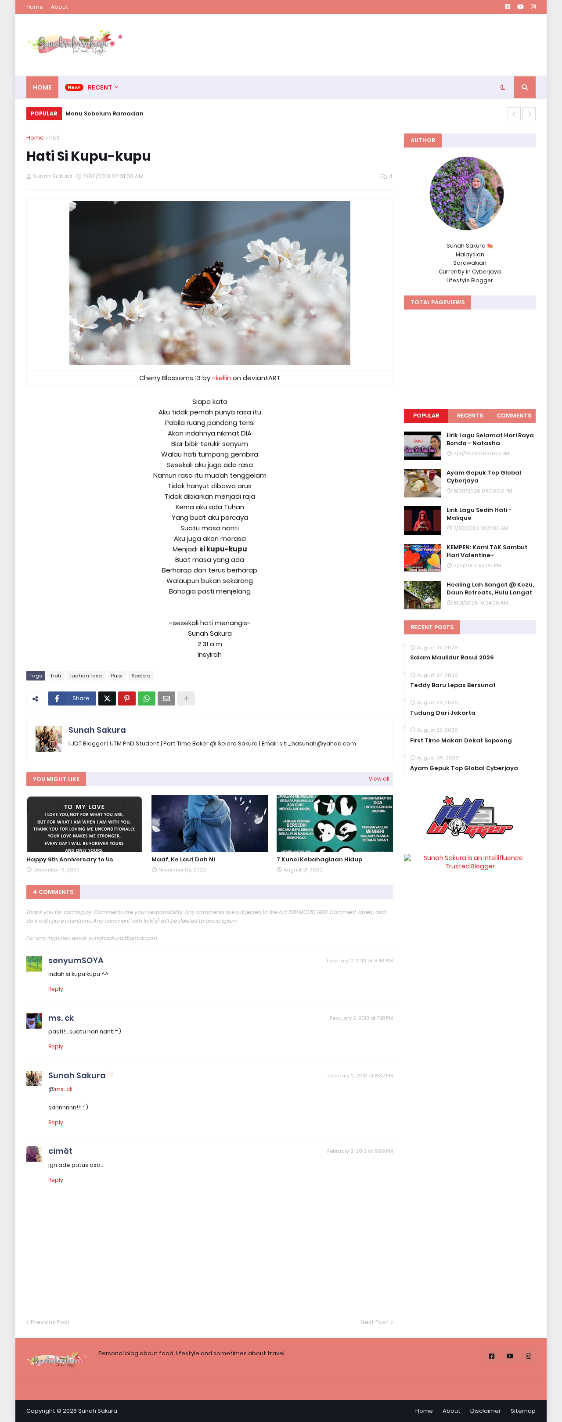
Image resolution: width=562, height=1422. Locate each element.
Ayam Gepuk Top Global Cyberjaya (484, 477)
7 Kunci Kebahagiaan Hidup (319, 860)
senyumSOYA (76, 960)
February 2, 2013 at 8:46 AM (360, 960)
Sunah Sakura (97, 729)
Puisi (116, 675)
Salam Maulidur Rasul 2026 (452, 658)
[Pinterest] (127, 698)
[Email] (166, 698)
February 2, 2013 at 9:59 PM (360, 1151)
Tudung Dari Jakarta (443, 713)
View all (379, 778)
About (59, 7)
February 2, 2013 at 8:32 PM (360, 1075)
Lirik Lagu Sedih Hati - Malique (479, 514)
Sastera (141, 675)
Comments (514, 415)
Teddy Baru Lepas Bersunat (453, 685)
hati (55, 137)
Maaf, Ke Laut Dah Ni (183, 860)
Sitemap (523, 1411)
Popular (426, 415)
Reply (55, 989)
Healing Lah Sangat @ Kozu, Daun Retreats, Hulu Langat (490, 589)
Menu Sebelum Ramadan (104, 113)
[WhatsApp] (146, 698)
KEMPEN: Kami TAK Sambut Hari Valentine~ (487, 551)
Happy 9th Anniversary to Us (69, 860)
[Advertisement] (376, 45)
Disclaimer (485, 1411)
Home (34, 7)
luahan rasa (86, 675)
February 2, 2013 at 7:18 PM (361, 1018)
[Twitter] (107, 698)
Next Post (374, 1322)
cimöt (60, 1150)
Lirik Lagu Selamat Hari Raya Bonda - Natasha (490, 439)
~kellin (221, 377)
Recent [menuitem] (100, 87)
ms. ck (61, 1017)
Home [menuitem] (42, 87)
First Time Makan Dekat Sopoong (461, 741)
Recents (470, 415)
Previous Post (50, 1322)
